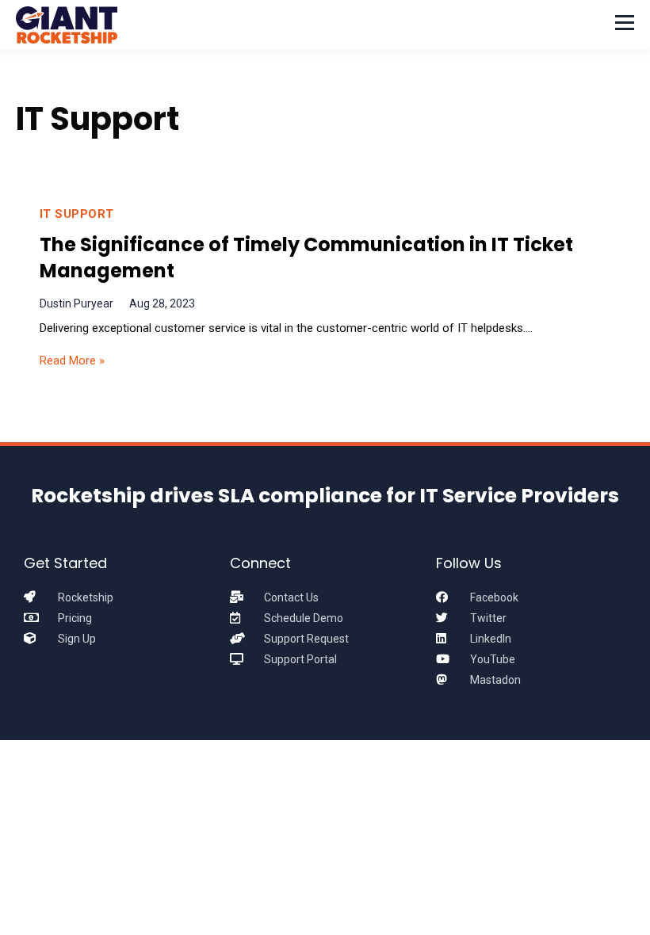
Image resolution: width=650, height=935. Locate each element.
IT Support (77, 214)
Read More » (72, 360)
